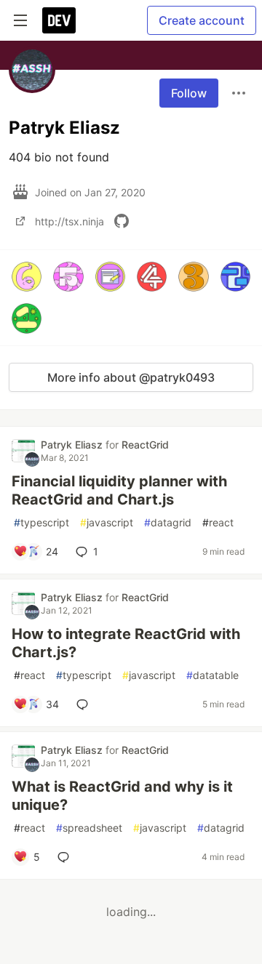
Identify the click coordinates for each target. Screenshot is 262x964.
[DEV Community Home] (59, 20)
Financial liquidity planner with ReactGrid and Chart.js (119, 490)
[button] (26, 277)
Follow (189, 93)
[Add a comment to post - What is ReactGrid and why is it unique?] (66, 857)
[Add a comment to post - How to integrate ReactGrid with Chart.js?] (85, 704)
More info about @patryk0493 (131, 377)
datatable (212, 675)
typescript (41, 522)
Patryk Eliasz (73, 444)
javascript (106, 522)
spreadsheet (89, 828)
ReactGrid (145, 444)
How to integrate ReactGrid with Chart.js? (126, 643)
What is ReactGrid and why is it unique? (122, 796)
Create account (202, 20)
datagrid (167, 522)
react (218, 522)
